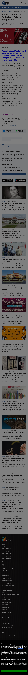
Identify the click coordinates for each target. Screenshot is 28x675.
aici (14, 654)
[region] (14, 657)
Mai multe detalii (20, 648)
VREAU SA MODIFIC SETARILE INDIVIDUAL (14, 672)
